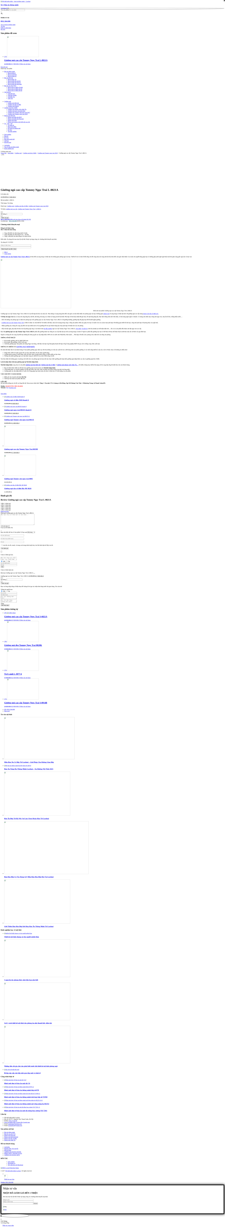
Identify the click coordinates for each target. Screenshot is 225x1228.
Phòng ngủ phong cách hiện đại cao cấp (19, 122)
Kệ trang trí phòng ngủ (14, 128)
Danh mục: (4, 206)
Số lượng (3, 214)
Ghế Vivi (10, 98)
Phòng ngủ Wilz (12, 120)
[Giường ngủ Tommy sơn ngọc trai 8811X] (17, 416)
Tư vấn (3, 26)
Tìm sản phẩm (5, 10)
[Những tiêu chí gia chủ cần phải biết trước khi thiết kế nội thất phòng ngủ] (37, 1063)
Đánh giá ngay (5, 511)
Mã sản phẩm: (5, 200)
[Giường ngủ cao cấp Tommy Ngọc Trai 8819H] (20, 446)
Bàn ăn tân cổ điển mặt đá (15, 90)
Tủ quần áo (11, 125)
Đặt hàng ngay (5, 605)
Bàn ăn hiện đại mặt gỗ (14, 82)
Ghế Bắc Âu (11, 97)
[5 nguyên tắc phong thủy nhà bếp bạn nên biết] (37, 976)
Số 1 (2, 5)
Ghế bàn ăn (7, 92)
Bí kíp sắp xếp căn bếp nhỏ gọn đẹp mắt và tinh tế (22, 1073)
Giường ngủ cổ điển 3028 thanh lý (16, 400)
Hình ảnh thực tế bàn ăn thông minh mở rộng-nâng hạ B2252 (26, 1104)
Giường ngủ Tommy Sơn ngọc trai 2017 (19, 112)
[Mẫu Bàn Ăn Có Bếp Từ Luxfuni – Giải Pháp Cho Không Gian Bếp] (39, 759)
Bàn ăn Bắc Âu (12, 79)
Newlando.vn (11, 1163)
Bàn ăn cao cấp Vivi (9, 1134)
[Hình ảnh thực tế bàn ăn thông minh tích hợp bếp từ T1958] (22, 1093)
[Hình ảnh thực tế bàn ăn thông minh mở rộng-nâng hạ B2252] (23, 1100)
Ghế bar (6, 141)
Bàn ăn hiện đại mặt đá (14, 81)
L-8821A (38, 209)
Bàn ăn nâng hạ (12, 76)
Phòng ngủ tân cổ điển (10, 1138)
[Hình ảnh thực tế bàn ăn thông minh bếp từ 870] (19, 1087)
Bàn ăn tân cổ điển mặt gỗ (15, 89)
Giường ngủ (7, 101)
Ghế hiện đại (11, 93)
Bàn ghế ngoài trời (9, 139)
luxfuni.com (12, 387)
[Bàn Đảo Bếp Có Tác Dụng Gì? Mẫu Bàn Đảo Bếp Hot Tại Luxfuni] (46, 873)
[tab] (114, 252)
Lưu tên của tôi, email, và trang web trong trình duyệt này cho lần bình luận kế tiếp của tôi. (28, 545)
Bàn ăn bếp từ (12, 73)
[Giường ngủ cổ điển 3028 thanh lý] (14, 396)
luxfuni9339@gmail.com (15, 1125)
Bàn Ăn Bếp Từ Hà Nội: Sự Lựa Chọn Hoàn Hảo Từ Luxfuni (26, 818)
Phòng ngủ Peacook (9, 1135)
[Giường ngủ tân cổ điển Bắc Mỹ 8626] (15, 485)
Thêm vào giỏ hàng (25, 64)
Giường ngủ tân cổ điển (14, 104)
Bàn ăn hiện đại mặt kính (15, 84)
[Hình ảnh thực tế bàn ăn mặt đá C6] (15, 1080)
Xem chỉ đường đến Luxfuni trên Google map (17, 1122)
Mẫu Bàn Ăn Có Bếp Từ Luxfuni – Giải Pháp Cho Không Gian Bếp (29, 762)
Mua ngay (7, 711)
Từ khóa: (3, 209)
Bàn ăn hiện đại (8, 78)
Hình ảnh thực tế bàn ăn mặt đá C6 (17, 1083)
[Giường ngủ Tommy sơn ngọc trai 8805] (20, 475)
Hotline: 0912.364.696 (7, 1182)
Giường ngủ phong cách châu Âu (17, 109)
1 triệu (5, 229)
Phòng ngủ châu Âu (9, 1140)
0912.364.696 (5, 21)
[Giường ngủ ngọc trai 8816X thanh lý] (15, 406)
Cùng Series (7, 253)
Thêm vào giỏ (4, 217)
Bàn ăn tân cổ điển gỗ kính (15, 87)
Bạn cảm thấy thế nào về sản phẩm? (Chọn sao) (14, 532)
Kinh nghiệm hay (9, 148)
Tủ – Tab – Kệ (8, 123)
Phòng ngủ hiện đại (9, 115)
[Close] (1, 552)
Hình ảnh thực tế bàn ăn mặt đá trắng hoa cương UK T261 (25, 1111)
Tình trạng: (4, 203)
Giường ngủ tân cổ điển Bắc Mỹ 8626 (17, 488)
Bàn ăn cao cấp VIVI (10, 86)
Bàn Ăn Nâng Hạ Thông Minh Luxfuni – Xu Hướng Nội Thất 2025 (28, 769)
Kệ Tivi (10, 130)
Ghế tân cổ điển (12, 95)
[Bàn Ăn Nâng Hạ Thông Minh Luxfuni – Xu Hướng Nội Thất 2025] (17, 765)
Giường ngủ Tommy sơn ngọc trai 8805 (18, 479)
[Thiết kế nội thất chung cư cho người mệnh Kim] (18, 933)
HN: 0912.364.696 (9, 709)
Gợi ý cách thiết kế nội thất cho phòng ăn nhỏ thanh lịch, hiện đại (28, 1023)
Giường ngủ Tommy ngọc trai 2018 (18, 114)
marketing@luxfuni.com (15, 1124)
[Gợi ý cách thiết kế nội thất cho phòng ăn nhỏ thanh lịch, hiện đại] (37, 1019)
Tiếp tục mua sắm (8, 1225)
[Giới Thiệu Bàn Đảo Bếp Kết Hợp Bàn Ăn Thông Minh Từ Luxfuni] (37, 923)
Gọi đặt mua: (5, 221)
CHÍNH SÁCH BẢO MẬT (12, 1155)
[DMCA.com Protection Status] (10, 1168)
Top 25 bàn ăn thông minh (8, 24)
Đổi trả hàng (7, 1150)
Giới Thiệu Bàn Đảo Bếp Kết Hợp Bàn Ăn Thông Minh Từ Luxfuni (28, 926)
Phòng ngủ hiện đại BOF (15, 117)
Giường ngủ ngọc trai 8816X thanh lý (18, 410)
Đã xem (3, 29)
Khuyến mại (4, 67)
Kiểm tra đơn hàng (6, 28)
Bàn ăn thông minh (9, 5)
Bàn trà (6, 136)
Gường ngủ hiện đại (13, 103)
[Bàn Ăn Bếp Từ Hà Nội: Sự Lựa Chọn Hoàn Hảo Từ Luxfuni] (37, 815)
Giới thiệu (7, 145)
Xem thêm (4, 393)
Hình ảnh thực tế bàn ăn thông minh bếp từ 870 (21, 1090)
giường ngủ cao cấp (11, 209)
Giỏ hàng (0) (4, 8)
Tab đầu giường (12, 131)
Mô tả (5, 252)
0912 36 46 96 (13, 1121)
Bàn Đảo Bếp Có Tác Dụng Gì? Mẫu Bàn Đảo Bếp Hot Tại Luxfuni (29, 877)
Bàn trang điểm (12, 126)
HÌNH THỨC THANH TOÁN (13, 1153)
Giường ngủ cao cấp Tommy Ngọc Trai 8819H (21, 449)
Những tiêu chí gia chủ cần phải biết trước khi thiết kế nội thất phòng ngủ (31, 1066)
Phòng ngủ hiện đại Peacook (16, 119)
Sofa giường (7, 134)
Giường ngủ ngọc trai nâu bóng (16, 111)
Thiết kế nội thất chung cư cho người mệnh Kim (21, 937)
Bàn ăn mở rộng (12, 74)
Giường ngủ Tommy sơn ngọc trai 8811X (19, 420)
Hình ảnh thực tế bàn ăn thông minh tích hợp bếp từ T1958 (25, 1097)
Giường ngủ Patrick (13, 106)
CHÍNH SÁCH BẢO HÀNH (12, 1152)
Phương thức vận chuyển (11, 1148)
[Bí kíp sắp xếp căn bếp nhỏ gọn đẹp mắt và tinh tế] (11, 1069)
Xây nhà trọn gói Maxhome (15, 1165)
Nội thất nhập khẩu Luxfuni (13, 1171)
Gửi (2, 566)
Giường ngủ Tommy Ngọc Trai (26, 209)
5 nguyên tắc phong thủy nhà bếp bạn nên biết (21, 980)
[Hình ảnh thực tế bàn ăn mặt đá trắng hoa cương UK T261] (22, 1107)
